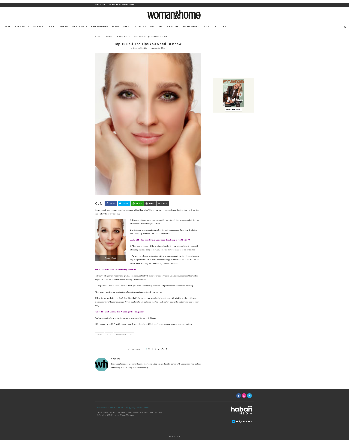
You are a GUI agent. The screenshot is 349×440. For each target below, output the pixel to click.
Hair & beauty (79, 27)
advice (99, 334)
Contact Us (119, 407)
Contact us (100, 5)
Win (125, 27)
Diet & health (22, 27)
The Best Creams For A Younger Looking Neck (122, 311)
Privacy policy (129, 407)
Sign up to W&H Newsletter (121, 5)
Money (115, 27)
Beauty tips (122, 36)
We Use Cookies (142, 407)
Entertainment (99, 27)
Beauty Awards (191, 27)
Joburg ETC (172, 27)
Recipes (37, 27)
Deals (206, 27)
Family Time (156, 27)
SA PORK (52, 27)
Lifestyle (138, 27)
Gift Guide (221, 27)
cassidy (143, 48)
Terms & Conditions (105, 407)
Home (7, 27)
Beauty (109, 36)
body (109, 334)
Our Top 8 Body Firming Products (120, 269)
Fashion (64, 27)
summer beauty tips (124, 334)
